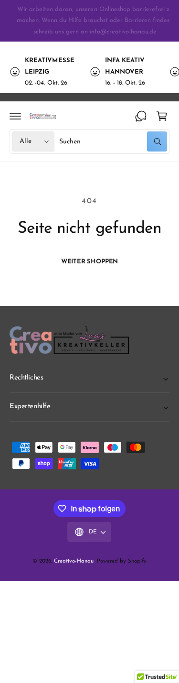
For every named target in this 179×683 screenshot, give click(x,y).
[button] (15, 116)
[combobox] (113, 141)
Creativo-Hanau (74, 561)
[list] (89, 71)
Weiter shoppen (89, 262)
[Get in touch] (140, 116)
